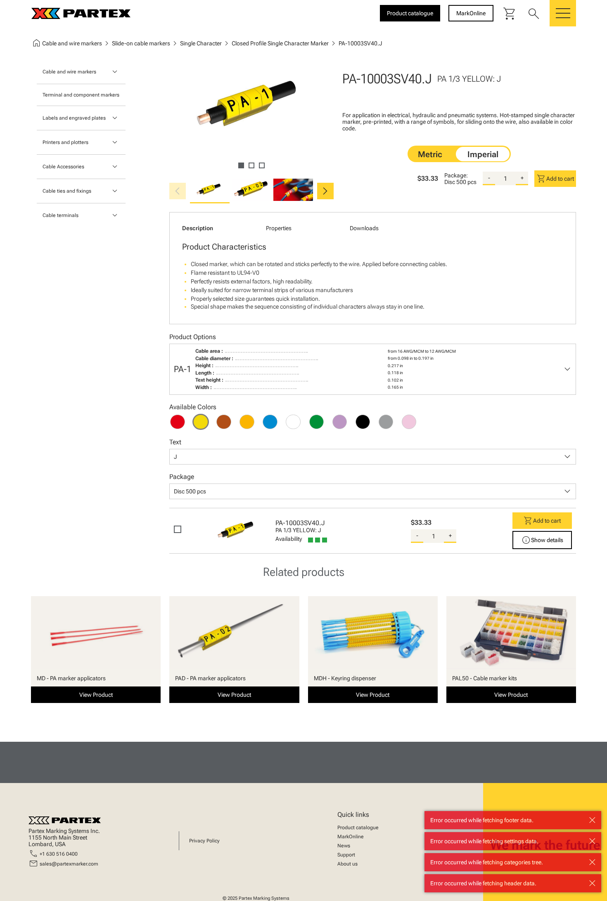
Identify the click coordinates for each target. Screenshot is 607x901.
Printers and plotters (65, 142)
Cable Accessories (63, 167)
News (343, 846)
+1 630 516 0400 (59, 854)
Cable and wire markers (69, 72)
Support (346, 855)
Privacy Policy (204, 841)
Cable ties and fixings (67, 191)
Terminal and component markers (81, 95)
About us (347, 864)
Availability (288, 538)
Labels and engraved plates (74, 118)
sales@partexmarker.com (69, 864)
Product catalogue (358, 827)
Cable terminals (60, 215)
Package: (456, 175)
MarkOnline (350, 837)
